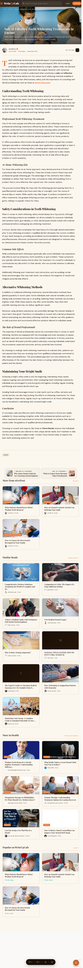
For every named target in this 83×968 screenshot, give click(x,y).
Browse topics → (73, 558)
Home (4, 9)
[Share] (52, 962)
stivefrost (12, 49)
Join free (77, 3)
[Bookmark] (45, 962)
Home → (76, 848)
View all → (76, 481)
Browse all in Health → (72, 736)
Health (10, 9)
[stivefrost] (4, 50)
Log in (68, 3)
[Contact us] (76, 963)
